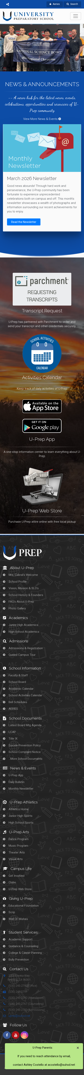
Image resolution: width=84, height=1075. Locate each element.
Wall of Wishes (18, 919)
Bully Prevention (18, 959)
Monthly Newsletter (20, 788)
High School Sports (20, 822)
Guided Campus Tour (22, 655)
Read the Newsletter (23, 221)
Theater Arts (16, 852)
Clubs (12, 882)
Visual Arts (15, 859)
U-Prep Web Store (20, 889)
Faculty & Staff (18, 675)
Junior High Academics (23, 625)
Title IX (12, 738)
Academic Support (20, 939)
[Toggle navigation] (75, 16)
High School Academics (23, 631)
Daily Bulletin (16, 782)
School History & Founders (25, 595)
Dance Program (18, 839)
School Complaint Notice (24, 752)
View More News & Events (40, 119)
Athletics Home (18, 809)
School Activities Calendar (25, 695)
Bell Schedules (17, 702)
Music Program (18, 845)
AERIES (13, 708)
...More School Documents (25, 759)
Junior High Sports (20, 816)
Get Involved (16, 875)
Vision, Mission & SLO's (23, 588)
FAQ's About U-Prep (21, 601)
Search (74, 4)
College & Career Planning (25, 953)
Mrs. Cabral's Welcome (23, 575)
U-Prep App (15, 775)
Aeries (56, 4)
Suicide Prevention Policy (24, 745)
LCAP (12, 732)
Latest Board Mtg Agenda (24, 725)
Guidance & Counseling (23, 946)
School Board (17, 682)
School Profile (17, 581)
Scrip (11, 912)
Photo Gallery (17, 608)
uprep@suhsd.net (19, 1015)
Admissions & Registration (25, 648)
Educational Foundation (23, 905)
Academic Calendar (21, 688)
